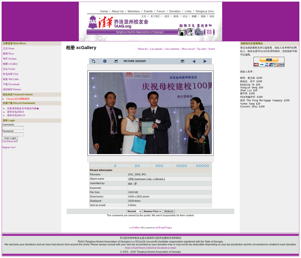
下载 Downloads (11, 84)
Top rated (201, 48)
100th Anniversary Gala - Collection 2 (146, 178)
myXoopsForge (163, 227)
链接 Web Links (11, 79)
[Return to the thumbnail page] (95, 61)
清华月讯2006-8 (15, 111)
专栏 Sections (10, 58)
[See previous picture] (206, 61)
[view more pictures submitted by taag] (135, 183)
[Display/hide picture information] (106, 61)
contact (172, 247)
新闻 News (8, 53)
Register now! (9, 147)
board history (139, 247)
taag (130, 183)
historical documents (157, 247)
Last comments (172, 48)
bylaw (128, 247)
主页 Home (8, 48)
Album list (142, 48)
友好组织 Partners (12, 89)
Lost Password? (10, 141)
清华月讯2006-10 (16, 115)
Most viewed (188, 48)
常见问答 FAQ (10, 74)
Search (211, 48)
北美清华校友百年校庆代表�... (24, 108)
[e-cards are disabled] (184, 61)
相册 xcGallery (10, 63)
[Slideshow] (117, 61)
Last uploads (156, 48)
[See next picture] (195, 61)
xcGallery (135, 227)
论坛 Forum (9, 69)
